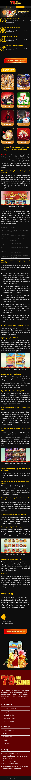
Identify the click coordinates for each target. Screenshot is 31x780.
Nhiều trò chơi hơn (24, 70)
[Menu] (4, 3)
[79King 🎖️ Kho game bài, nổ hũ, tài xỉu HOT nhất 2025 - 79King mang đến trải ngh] (15, 3)
